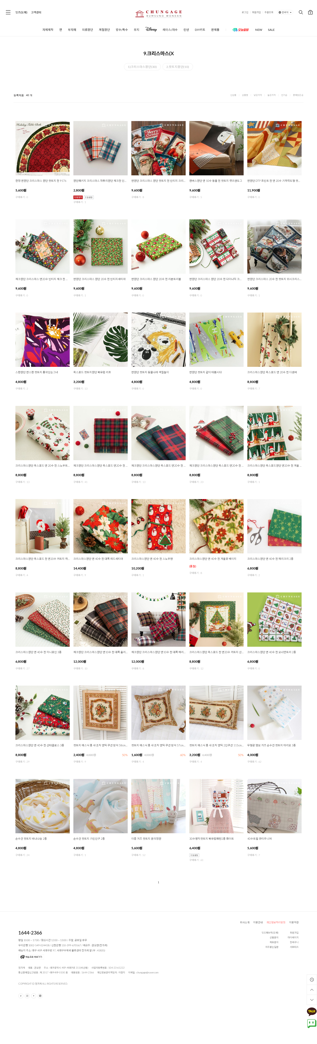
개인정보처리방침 (275, 922)
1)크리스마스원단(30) (142, 66)
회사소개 (244, 922)
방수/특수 (122, 29)
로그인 (245, 12)
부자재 (72, 29)
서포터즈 (294, 947)
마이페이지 (293, 937)
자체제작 (47, 29)
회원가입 (256, 12)
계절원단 (104, 29)
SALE (271, 29)
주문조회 (269, 12)
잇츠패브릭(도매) (270, 932)
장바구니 (294, 942)
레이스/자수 (170, 29)
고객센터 (36, 12)
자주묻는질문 (271, 947)
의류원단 (87, 29)
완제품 (215, 29)
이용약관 (294, 922)
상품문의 (274, 937)
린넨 (186, 29)
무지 (136, 29)
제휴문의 (274, 942)
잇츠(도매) (21, 12)
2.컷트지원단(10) (177, 66)
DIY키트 (200, 29)
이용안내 (258, 922)
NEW (258, 29)
